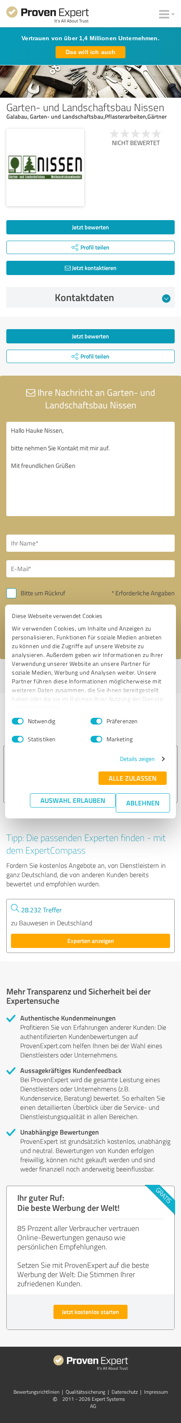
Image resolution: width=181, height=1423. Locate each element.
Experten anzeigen (90, 941)
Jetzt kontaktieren (94, 268)
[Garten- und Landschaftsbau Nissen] (45, 167)
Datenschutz (125, 1391)
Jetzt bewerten (90, 227)
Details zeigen (137, 759)
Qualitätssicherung (85, 1391)
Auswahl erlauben (72, 800)
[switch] (96, 721)
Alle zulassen (133, 778)
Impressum (156, 1391)
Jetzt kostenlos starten (90, 1312)
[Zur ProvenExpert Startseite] (47, 16)
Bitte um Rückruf (43, 593)
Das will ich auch (90, 52)
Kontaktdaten (84, 297)
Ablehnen (143, 803)
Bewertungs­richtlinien (36, 1391)
